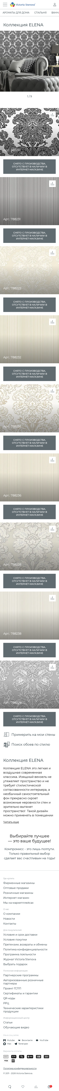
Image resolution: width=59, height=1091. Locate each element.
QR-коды (9, 998)
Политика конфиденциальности (25, 949)
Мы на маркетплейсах (18, 902)
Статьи (7, 1022)
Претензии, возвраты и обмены (25, 944)
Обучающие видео (16, 1027)
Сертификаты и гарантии (20, 993)
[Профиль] (48, 4)
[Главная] (25, 4)
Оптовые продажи (16, 888)
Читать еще (11, 822)
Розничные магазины (18, 892)
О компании (11, 913)
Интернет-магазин (16, 897)
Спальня (40, 12)
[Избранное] (23, 1086)
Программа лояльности (19, 954)
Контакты (9, 923)
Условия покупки (15, 939)
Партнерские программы (21, 975)
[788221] (29, 61)
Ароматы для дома (16, 12)
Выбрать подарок (15, 964)
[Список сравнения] (36, 1086)
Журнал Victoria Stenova (19, 959)
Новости (9, 918)
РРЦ (6, 1003)
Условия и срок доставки (20, 934)
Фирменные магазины (19, 883)
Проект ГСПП (12, 988)
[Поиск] (9, 1086)
